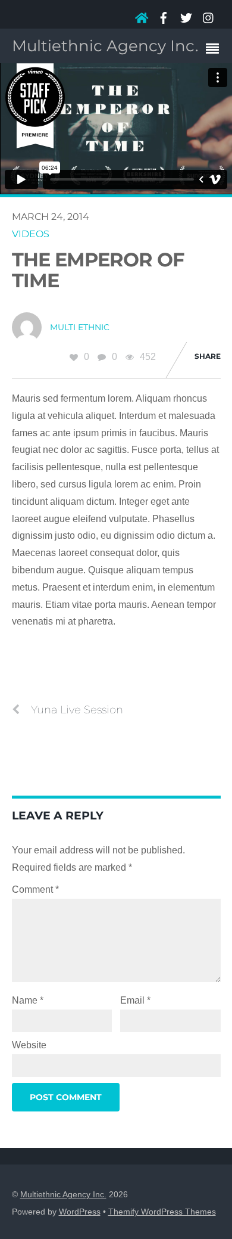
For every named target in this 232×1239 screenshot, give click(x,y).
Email (135, 1000)
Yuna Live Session (77, 709)
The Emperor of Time (98, 270)
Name (27, 1000)
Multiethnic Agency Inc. (63, 1194)
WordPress (80, 1211)
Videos (30, 234)
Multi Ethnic (79, 327)
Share (208, 356)
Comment (35, 889)
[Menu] (215, 50)
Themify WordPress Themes (162, 1211)
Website (29, 1045)
